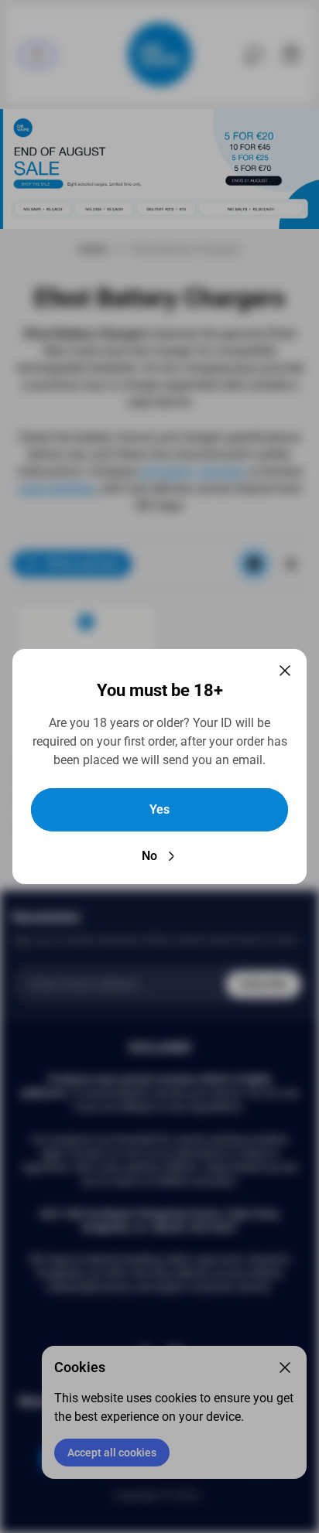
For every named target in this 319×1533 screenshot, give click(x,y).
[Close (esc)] (285, 670)
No (149, 855)
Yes (159, 809)
